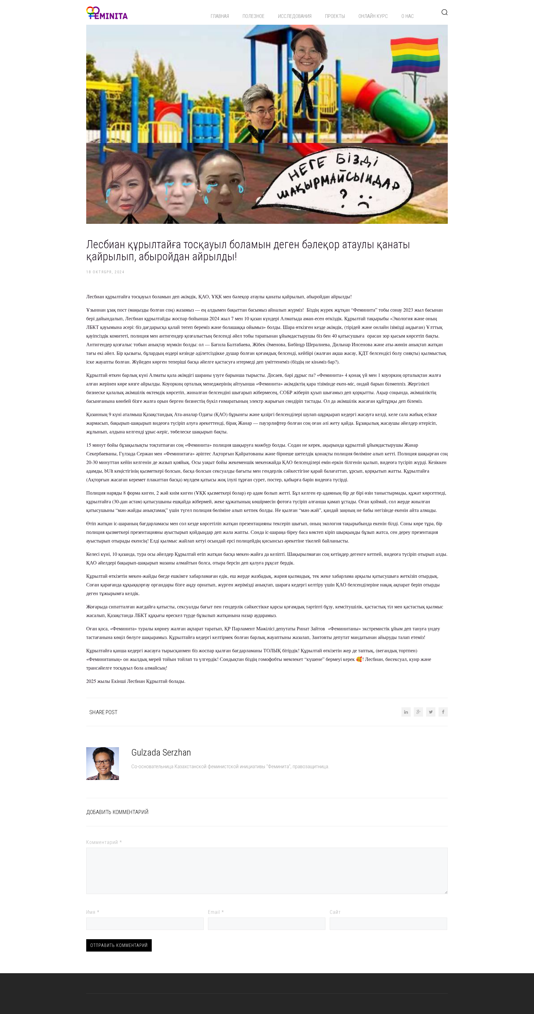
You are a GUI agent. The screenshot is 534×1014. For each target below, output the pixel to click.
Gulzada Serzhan (161, 752)
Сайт (335, 912)
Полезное (254, 16)
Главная (220, 16)
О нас (407, 16)
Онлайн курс (373, 16)
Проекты (335, 16)
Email (216, 912)
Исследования (295, 16)
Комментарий (104, 842)
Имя (93, 912)
